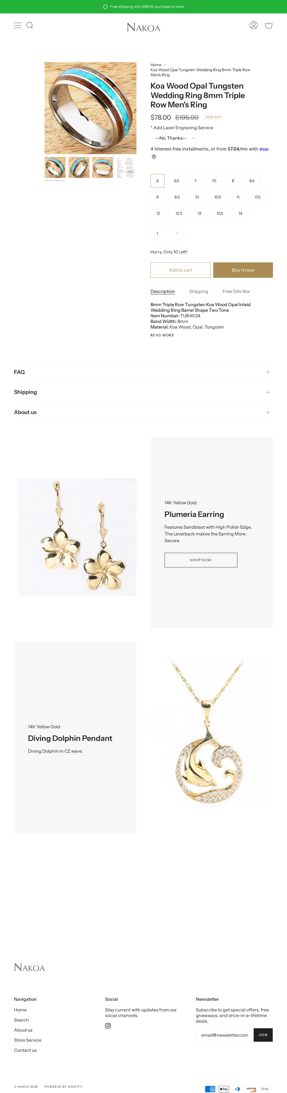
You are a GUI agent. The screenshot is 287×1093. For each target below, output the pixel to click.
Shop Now (201, 560)
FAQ (19, 372)
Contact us (25, 1050)
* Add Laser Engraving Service (182, 127)
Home (156, 64)
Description (163, 291)
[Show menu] (18, 25)
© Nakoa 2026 (26, 1087)
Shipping (198, 291)
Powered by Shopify (64, 1087)
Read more (162, 335)
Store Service (27, 1040)
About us (25, 412)
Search (21, 1020)
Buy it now (243, 270)
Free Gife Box (236, 291)
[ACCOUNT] (253, 25)
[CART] (269, 25)
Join (263, 1035)
